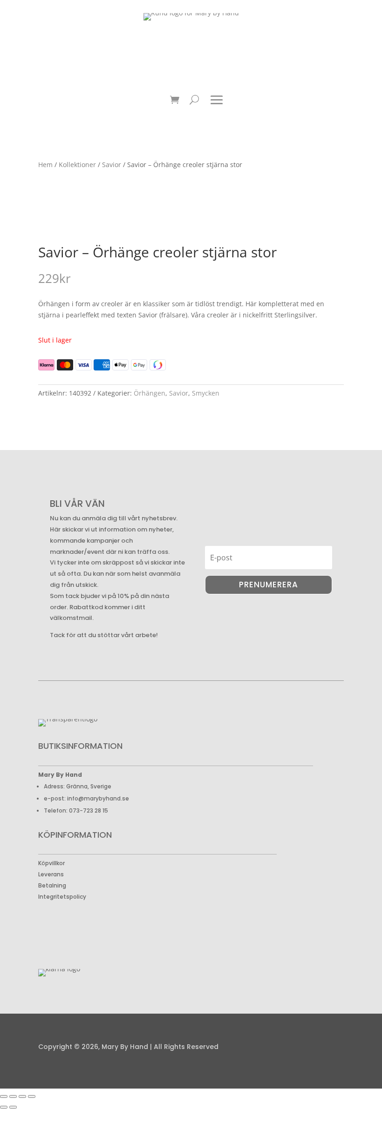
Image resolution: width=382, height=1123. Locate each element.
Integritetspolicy (62, 897)
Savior (111, 164)
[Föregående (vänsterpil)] (3, 1107)
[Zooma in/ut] (3, 1096)
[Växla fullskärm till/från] (13, 1096)
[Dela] (22, 1096)
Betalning (52, 885)
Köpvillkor (51, 863)
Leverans (51, 874)
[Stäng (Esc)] (31, 1096)
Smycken (205, 393)
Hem (45, 164)
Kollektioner (77, 164)
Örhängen (149, 393)
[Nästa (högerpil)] (13, 1107)
